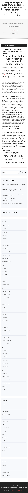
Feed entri (4, 469)
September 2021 (6, 383)
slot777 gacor (5, 74)
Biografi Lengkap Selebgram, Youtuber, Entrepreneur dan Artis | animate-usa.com (13, 7)
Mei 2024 (4, 314)
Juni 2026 (4, 232)
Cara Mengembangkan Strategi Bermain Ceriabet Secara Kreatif (11, 190)
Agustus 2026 (5, 225)
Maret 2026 (5, 242)
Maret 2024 (5, 320)
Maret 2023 (5, 360)
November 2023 (6, 334)
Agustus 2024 (5, 304)
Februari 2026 (5, 245)
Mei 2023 (4, 353)
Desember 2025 (6, 251)
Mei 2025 (4, 274)
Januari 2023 (5, 366)
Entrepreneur (5, 411)
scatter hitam (5, 427)
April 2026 (4, 238)
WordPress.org (6, 475)
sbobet (4, 424)
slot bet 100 (5, 437)
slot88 (4, 440)
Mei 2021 (4, 393)
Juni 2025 (4, 271)
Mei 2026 (4, 235)
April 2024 (4, 317)
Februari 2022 (5, 376)
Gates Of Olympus (6, 414)
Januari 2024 (5, 327)
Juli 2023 (4, 347)
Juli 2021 (4, 389)
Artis (3, 404)
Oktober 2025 (5, 258)
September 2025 (6, 261)
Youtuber (4, 454)
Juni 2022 (4, 370)
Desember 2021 (6, 379)
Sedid (4, 45)
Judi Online (4, 417)
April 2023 (4, 356)
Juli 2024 (4, 307)
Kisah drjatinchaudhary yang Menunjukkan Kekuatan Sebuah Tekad (12, 204)
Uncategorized (15, 30)
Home (8, 30)
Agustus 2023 (5, 343)
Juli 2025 (4, 268)
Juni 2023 (4, 350)
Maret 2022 (5, 373)
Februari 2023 (5, 363)
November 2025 (6, 255)
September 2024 (6, 301)
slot (3, 434)
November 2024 (6, 294)
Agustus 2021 (5, 386)
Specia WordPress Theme (17, 490)
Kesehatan (5, 421)
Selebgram (5, 431)
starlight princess (6, 444)
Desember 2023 (6, 330)
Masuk (4, 465)
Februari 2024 (5, 324)
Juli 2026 (4, 228)
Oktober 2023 (5, 337)
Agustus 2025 (5, 265)
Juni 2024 (4, 311)
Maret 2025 (5, 281)
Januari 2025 (5, 288)
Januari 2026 (5, 248)
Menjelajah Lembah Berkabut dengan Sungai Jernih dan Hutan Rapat (13, 194)
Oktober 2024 (5, 297)
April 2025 (4, 278)
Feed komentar (6, 472)
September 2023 (6, 340)
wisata (4, 450)
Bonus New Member (7, 408)
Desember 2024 (6, 291)
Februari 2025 (5, 284)
